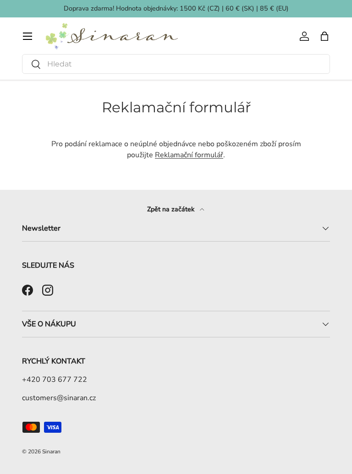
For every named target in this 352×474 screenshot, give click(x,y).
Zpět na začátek (171, 209)
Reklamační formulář (189, 155)
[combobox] (176, 64)
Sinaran (51, 451)
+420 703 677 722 (54, 380)
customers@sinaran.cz (59, 398)
